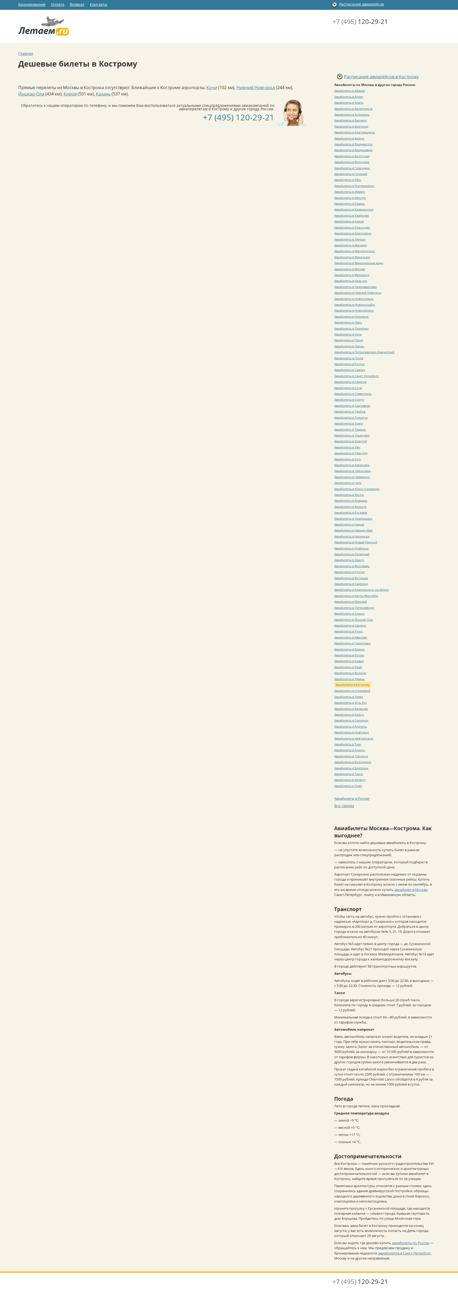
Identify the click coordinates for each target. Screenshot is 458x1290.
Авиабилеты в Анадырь (350, 500)
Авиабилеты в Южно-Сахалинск (357, 489)
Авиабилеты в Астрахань (351, 114)
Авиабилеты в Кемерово (351, 215)
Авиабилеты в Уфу (347, 447)
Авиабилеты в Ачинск (349, 750)
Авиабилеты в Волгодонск (352, 762)
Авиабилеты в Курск (348, 631)
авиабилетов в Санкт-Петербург (404, 1253)
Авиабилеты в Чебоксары (352, 471)
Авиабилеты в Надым (349, 524)
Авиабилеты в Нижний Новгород (357, 293)
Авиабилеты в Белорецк (351, 768)
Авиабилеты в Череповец (352, 643)
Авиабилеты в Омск (348, 322)
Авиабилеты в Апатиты (350, 726)
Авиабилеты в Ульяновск (352, 435)
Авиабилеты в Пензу (348, 340)
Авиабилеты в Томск (348, 423)
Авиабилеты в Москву (349, 269)
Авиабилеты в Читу (348, 483)
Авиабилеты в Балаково (351, 709)
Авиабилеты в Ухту (347, 459)
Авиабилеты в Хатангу (349, 780)
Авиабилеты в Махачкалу (352, 257)
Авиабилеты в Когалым (350, 512)
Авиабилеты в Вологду (350, 673)
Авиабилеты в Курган (349, 572)
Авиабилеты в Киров (349, 221)
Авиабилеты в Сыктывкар (352, 406)
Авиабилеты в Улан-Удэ (350, 453)
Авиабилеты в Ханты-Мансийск (356, 596)
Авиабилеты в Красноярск (352, 233)
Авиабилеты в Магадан (350, 245)
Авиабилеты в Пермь (349, 346)
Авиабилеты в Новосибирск (354, 310)
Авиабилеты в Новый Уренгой (355, 542)
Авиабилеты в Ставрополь (353, 394)
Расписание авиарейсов (361, 4)
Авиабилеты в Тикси (348, 774)
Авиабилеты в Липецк (349, 239)
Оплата (57, 4)
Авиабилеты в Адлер (348, 97)
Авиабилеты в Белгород (351, 126)
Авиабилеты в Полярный (351, 554)
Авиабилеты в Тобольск (351, 756)
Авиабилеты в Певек (348, 697)
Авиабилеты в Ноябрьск (351, 548)
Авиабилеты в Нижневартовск (355, 287)
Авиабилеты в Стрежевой (352, 691)
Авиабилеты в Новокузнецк (353, 299)
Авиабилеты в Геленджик (352, 168)
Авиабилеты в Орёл (348, 786)
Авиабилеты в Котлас (349, 655)
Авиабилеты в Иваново (350, 637)
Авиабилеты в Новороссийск (354, 305)
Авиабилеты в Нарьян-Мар (353, 530)
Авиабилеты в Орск (348, 334)
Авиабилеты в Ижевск (349, 192)
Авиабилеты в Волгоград (351, 156)
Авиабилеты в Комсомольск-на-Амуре (361, 590)
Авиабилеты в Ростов (349, 364)
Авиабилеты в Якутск (349, 495)
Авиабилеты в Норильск (351, 316)
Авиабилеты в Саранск (350, 625)
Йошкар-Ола (31, 94)
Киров (70, 94)
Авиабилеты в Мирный (350, 602)
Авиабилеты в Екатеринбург (354, 186)
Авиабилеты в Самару (349, 370)
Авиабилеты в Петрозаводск (354, 608)
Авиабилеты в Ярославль (352, 566)
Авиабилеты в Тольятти (351, 417)
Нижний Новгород (255, 87)
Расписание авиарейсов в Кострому (381, 77)
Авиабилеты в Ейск (347, 180)
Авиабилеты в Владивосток (353, 144)
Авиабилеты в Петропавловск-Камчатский (364, 352)
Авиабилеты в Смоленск (351, 720)
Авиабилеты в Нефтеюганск (353, 738)
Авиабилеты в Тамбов (349, 411)
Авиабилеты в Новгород (351, 732)
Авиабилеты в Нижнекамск (353, 519)
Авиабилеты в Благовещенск (354, 132)
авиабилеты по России (410, 1242)
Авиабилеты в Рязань (349, 679)
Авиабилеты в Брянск (349, 649)
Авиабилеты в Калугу (349, 714)
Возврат (77, 4)
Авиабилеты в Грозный (350, 174)
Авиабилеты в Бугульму (351, 578)
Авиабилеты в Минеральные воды (358, 263)
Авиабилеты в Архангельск (353, 109)
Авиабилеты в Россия (351, 798)
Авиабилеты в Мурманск (351, 275)
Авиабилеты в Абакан (349, 91)
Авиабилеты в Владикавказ (353, 150)
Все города (344, 805)
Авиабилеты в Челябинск (352, 477)
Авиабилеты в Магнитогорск (354, 251)
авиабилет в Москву (411, 889)
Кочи (211, 87)
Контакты (98, 4)
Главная (25, 53)
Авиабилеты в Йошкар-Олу (353, 620)
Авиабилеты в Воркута (350, 507)
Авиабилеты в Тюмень (350, 429)
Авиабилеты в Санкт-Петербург (356, 376)
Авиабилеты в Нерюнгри (351, 536)
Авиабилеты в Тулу (347, 744)
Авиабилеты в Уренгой (350, 441)
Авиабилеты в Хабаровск (351, 465)
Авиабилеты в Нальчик (350, 281)
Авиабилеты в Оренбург (351, 328)
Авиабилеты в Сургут (349, 399)
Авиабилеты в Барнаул (350, 120)
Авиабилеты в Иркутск (350, 198)
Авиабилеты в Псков (348, 358)
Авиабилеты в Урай (348, 667)
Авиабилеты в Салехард (351, 584)
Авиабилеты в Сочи (348, 388)
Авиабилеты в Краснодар (352, 227)
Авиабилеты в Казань (349, 203)
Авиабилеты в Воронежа (351, 162)
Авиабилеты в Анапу (348, 102)
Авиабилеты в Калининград (353, 209)
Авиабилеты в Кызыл (349, 661)
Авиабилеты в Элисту (349, 560)
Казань (103, 94)
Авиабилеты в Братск (349, 138)
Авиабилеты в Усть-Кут (350, 703)
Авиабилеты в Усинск (349, 613)
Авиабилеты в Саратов (350, 382)
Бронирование (32, 4)
